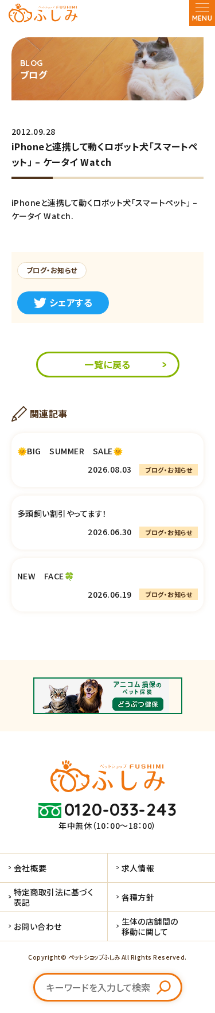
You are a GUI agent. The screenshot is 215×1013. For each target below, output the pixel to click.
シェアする (70, 302)
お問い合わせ (38, 926)
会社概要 (30, 868)
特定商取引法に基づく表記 (54, 897)
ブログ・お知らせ (51, 270)
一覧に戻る (107, 364)
